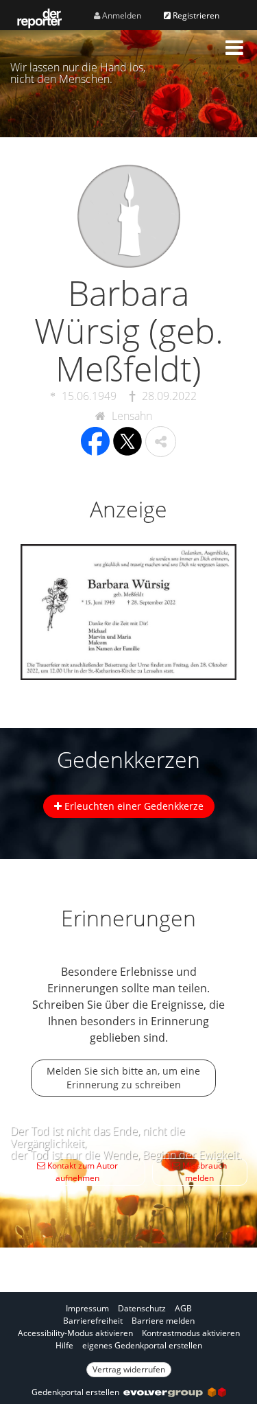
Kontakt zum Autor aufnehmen (81, 1172)
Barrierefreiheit (93, 1320)
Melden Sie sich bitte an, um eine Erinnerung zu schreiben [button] (123, 1077)
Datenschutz (142, 1308)
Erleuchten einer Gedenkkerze (133, 805)
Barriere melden (163, 1320)
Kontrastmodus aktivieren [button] (191, 1333)
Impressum (87, 1308)
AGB (183, 1308)
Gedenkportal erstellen (77, 1392)
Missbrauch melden (203, 1172)
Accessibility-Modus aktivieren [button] (75, 1333)
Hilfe (64, 1345)
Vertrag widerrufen (129, 1369)
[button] (234, 47)
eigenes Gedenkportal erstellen (142, 1345)
